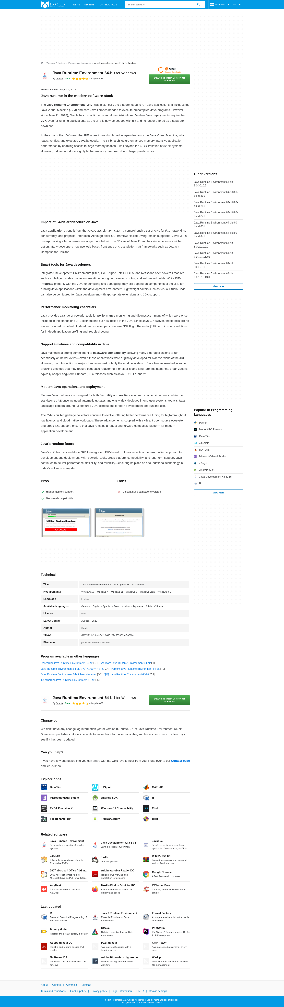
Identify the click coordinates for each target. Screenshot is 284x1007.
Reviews (89, 4)
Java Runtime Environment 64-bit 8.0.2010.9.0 (213, 245)
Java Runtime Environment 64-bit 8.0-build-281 (216, 204)
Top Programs (107, 4)
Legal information (122, 991)
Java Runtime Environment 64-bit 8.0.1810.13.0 (213, 275)
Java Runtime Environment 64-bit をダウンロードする (72, 668)
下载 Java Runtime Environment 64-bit (126, 674)
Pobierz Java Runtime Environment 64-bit (135, 668)
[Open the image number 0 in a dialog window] (66, 522)
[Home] (42, 63)
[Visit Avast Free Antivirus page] (169, 70)
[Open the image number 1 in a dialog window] (119, 522)
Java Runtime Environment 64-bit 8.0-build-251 (216, 224)
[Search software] (198, 4)
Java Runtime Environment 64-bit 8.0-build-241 (216, 234)
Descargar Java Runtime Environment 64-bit (66, 663)
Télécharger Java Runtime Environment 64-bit (67, 680)
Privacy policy (99, 991)
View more (218, 286)
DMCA (140, 991)
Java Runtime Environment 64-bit (94, 73)
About (44, 984)
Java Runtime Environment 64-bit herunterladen (68, 674)
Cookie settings (158, 991)
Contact (56, 984)
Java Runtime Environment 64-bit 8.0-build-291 (216, 194)
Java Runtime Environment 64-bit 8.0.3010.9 (213, 184)
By (58, 78)
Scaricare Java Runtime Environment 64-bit (125, 663)
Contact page (180, 760)
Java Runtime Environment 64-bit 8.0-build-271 (216, 214)
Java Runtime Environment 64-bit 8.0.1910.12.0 (213, 255)
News (76, 4)
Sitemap (86, 984)
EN (235, 4)
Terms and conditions (53, 991)
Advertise (71, 984)
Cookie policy (78, 991)
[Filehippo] (53, 4)
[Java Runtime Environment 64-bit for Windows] (45, 76)
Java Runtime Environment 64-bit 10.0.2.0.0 (213, 265)
